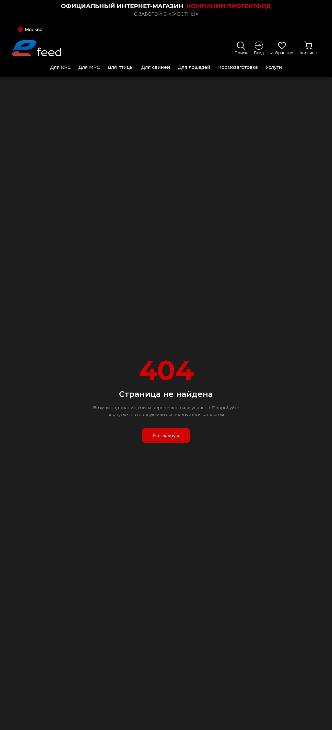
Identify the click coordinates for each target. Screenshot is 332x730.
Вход (259, 52)
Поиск (240, 52)
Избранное (281, 52)
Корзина (308, 52)
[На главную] (36, 48)
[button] (48, 29)
